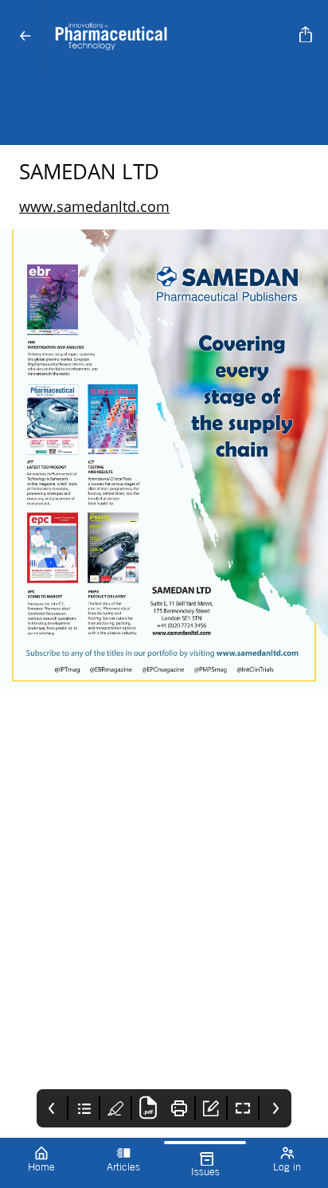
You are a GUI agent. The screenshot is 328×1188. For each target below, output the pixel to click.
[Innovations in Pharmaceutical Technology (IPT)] (169, 36)
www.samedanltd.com (94, 206)
